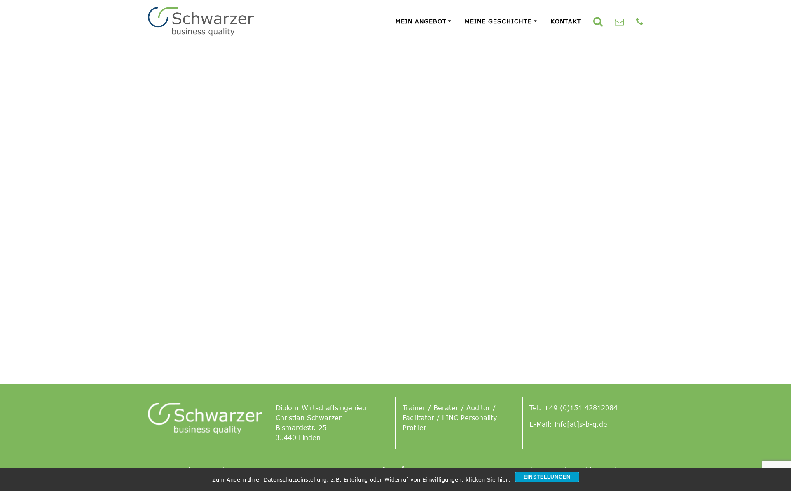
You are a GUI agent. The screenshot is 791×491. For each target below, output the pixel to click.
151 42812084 (594, 408)
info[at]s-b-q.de (581, 424)
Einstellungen (547, 477)
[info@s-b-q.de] (619, 21)
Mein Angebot (421, 21)
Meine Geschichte (498, 21)
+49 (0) (557, 408)
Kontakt (565, 21)
